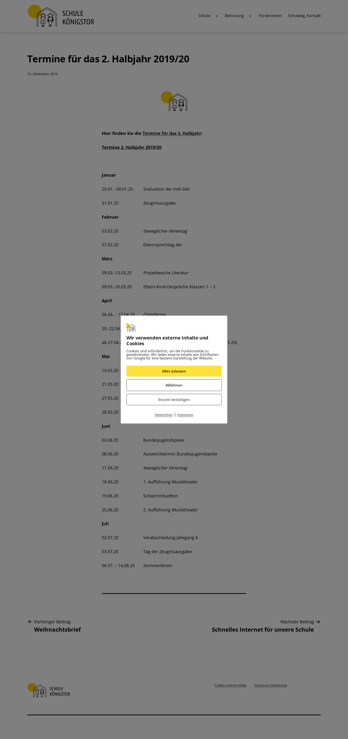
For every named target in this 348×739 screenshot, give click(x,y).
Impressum (185, 415)
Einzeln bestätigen (174, 399)
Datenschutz (164, 415)
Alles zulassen (174, 371)
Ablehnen (174, 385)
